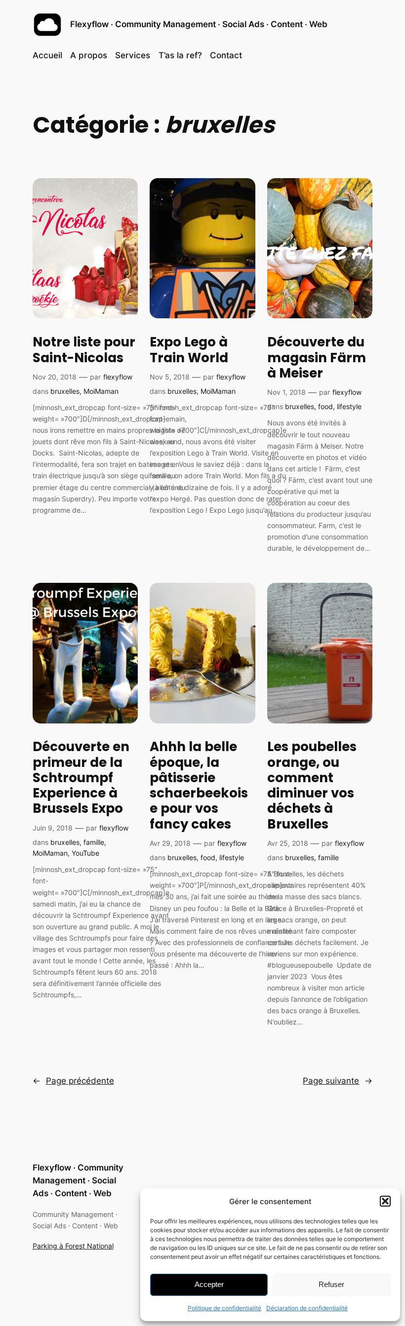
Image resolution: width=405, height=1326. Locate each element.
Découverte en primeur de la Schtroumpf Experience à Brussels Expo (81, 777)
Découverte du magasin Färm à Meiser (316, 358)
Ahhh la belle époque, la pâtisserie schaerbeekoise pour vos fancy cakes (199, 785)
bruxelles (65, 391)
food (325, 406)
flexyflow (117, 377)
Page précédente (73, 1081)
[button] (385, 1201)
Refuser (331, 1284)
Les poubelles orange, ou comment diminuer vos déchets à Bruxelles (312, 785)
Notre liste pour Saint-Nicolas (84, 350)
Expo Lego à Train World (189, 350)
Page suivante (337, 1081)
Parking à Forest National (73, 1246)
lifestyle (349, 406)
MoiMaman (101, 391)
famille (93, 842)
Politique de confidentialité (224, 1308)
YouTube (85, 853)
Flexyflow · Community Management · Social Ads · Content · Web (198, 24)
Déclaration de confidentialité (307, 1308)
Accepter (209, 1284)
